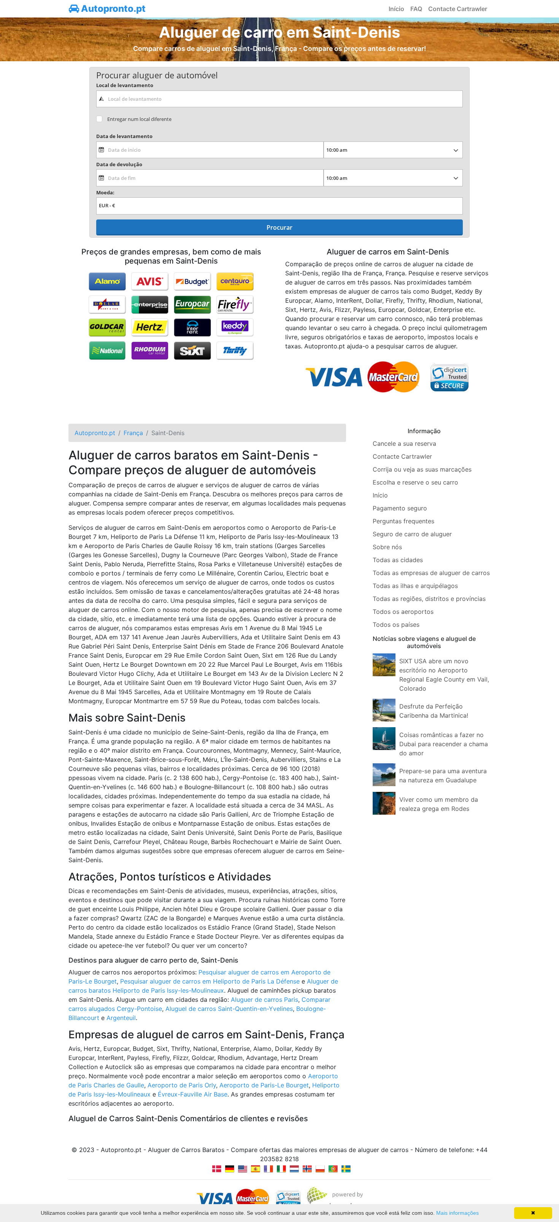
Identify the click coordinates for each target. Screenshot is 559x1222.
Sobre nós (387, 547)
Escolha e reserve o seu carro (415, 482)
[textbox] (279, 99)
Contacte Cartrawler (457, 9)
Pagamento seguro (400, 508)
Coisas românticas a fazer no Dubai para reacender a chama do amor (443, 744)
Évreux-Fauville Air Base (192, 1094)
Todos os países (396, 624)
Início (396, 9)
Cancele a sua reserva (404, 443)
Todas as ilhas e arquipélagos (415, 586)
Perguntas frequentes (403, 521)
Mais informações (457, 1213)
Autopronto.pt (112, 8)
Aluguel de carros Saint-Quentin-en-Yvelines (229, 1008)
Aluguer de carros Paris (264, 999)
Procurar (279, 227)
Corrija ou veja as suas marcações (422, 469)
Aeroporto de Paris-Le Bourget (264, 1085)
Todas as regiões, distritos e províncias (429, 598)
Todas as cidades (398, 560)
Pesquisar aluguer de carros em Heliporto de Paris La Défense (210, 981)
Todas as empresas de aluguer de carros (431, 573)
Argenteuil (121, 1018)
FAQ (416, 9)
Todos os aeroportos (403, 611)
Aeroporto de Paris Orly (182, 1085)
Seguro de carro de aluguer (412, 534)
